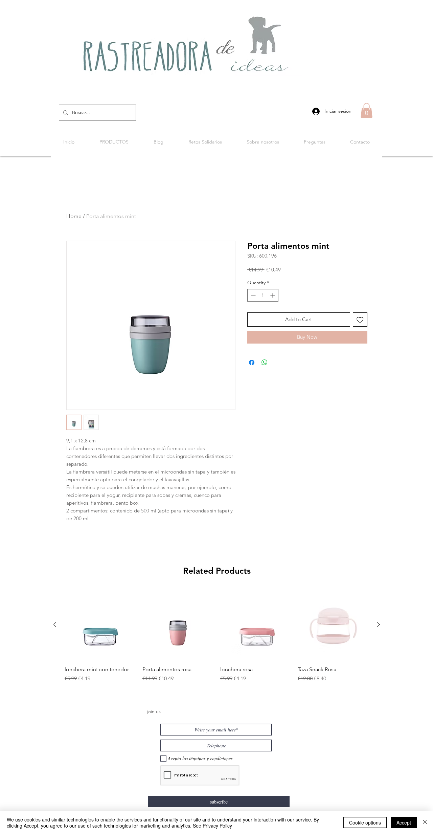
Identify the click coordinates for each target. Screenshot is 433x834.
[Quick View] (100, 624)
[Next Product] (378, 624)
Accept (403, 822)
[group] (217, 640)
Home (74, 216)
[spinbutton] (263, 295)
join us (154, 711)
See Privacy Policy (212, 825)
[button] (366, 110)
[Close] (425, 822)
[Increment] (273, 295)
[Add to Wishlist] (360, 319)
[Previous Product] (55, 624)
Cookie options (365, 822)
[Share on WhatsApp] (264, 362)
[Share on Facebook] (252, 362)
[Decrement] (252, 295)
